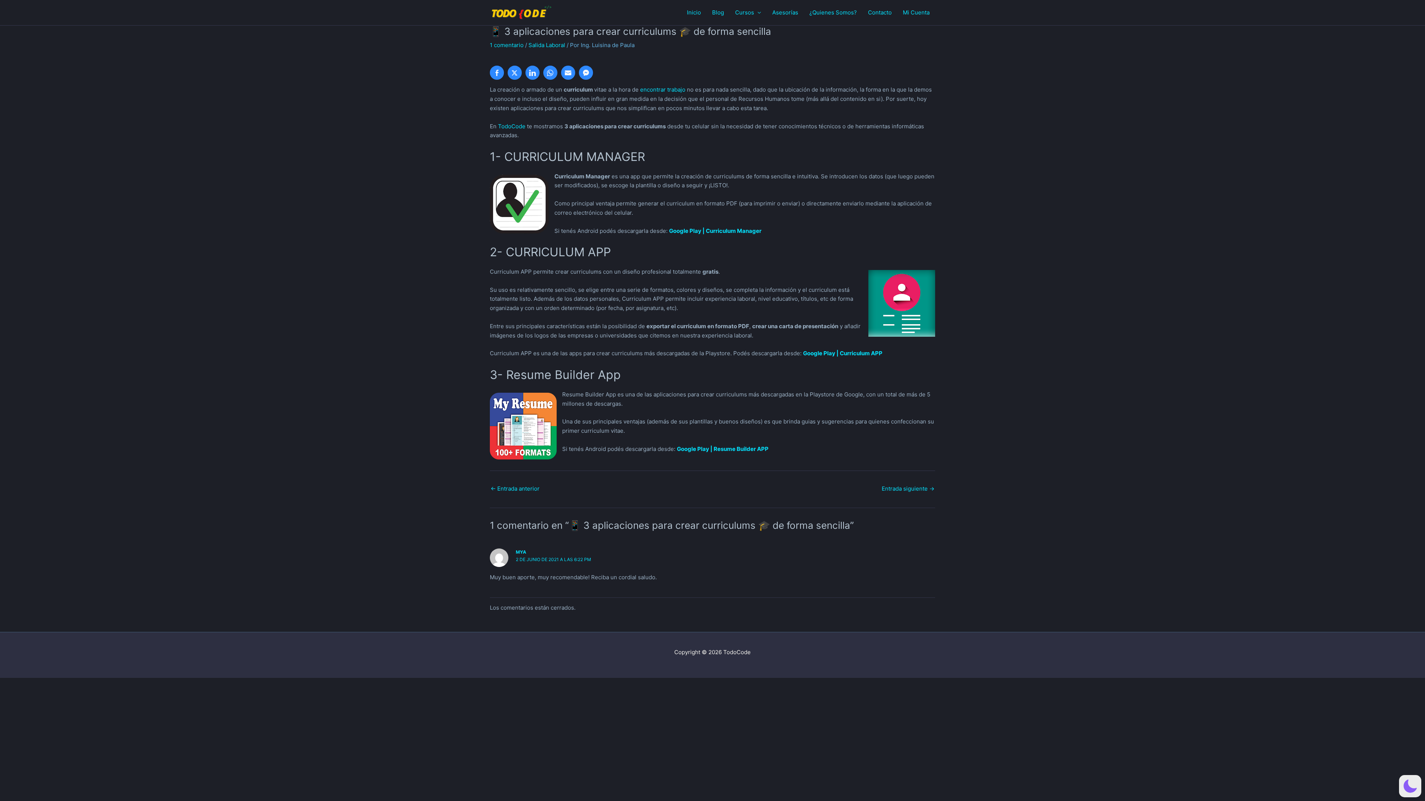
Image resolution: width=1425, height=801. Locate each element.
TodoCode (511, 126)
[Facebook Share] (497, 73)
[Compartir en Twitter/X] (515, 73)
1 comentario (507, 45)
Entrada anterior (515, 488)
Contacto (880, 12)
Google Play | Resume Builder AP (721, 448)
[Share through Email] (568, 73)
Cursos (744, 12)
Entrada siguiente (908, 488)
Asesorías (785, 12)
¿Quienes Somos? (833, 12)
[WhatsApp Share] (550, 73)
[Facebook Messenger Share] (586, 73)
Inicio (694, 12)
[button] (1410, 786)
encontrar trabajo (662, 89)
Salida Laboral (546, 45)
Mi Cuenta (916, 12)
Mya (521, 552)
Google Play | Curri (694, 230)
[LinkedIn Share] (532, 73)
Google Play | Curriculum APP (842, 353)
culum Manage (739, 230)
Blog (718, 12)
